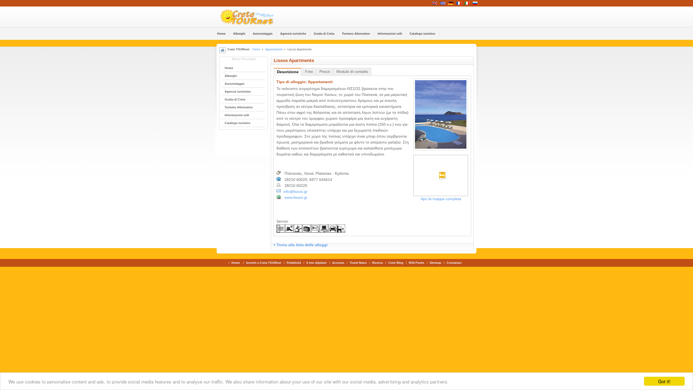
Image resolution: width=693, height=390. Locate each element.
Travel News (358, 262)
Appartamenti (273, 49)
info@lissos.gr (295, 192)
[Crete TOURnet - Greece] (253, 16)
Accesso (338, 262)
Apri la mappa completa (441, 199)
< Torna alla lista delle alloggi (300, 245)
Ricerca (377, 262)
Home (256, 49)
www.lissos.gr (296, 198)
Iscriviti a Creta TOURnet (263, 262)
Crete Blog (395, 262)
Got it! (664, 381)
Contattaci (454, 262)
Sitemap (435, 262)
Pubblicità (294, 262)
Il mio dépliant (316, 262)
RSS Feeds (416, 262)
